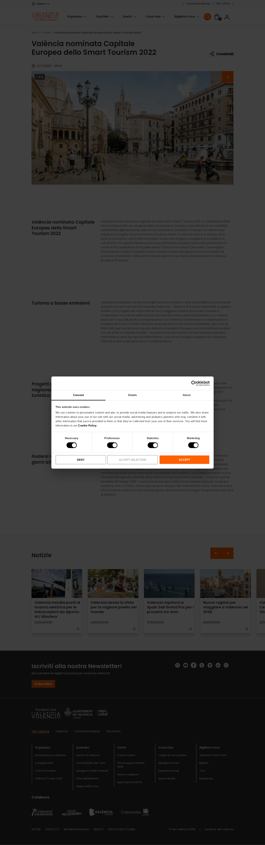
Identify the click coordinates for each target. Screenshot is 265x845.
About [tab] (187, 395)
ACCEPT (184, 459)
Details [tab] (132, 395)
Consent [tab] (78, 395)
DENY (81, 459)
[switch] (112, 445)
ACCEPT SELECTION (132, 459)
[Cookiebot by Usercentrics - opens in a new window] (194, 383)
